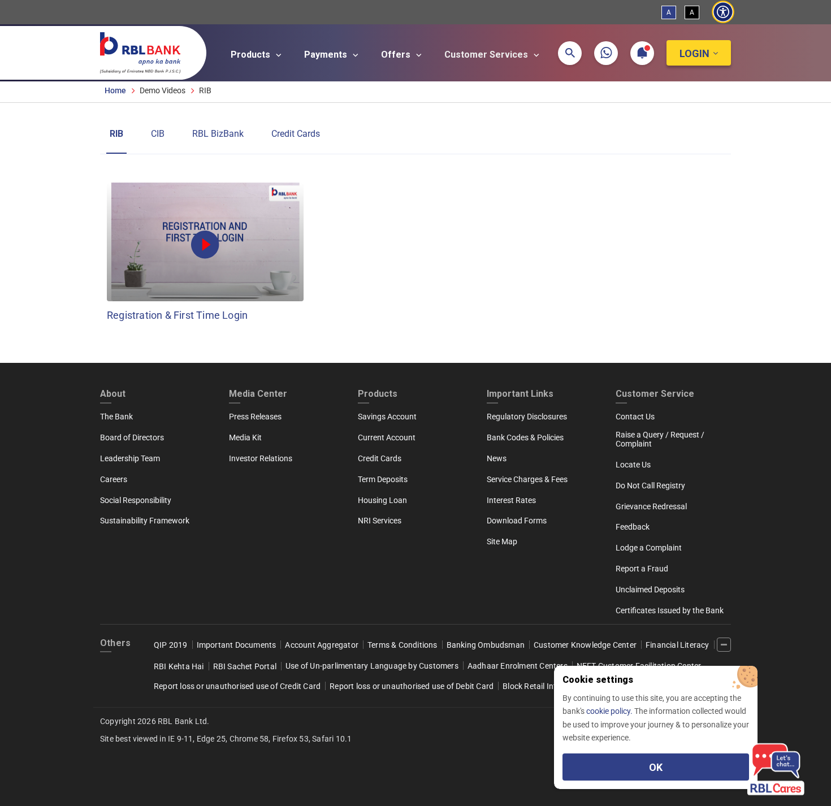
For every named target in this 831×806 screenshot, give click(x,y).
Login (694, 53)
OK (656, 767)
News (497, 458)
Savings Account (387, 416)
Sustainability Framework (144, 520)
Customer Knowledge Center (585, 644)
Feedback (633, 526)
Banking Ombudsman (486, 644)
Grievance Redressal (651, 506)
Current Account (387, 437)
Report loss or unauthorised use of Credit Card (237, 686)
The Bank (116, 416)
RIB (116, 133)
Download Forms (517, 520)
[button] (570, 53)
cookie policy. (610, 711)
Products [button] (251, 54)
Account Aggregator (321, 644)
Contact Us (635, 416)
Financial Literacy (677, 644)
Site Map (502, 541)
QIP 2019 (171, 644)
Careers (113, 479)
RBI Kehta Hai (179, 666)
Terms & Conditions (402, 644)
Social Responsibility (135, 500)
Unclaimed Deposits (650, 589)
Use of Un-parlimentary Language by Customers (371, 665)
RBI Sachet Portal (244, 666)
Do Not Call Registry (650, 485)
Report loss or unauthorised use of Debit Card (412, 686)
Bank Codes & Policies (525, 437)
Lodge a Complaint (649, 547)
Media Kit (245, 437)
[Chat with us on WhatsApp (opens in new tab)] (606, 53)
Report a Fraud (642, 568)
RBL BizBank (218, 133)
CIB (158, 133)
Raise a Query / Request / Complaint (660, 439)
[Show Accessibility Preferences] (722, 12)
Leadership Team (130, 458)
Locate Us (633, 464)
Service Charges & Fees (527, 479)
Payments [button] (326, 54)
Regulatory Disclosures (527, 416)
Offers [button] (397, 54)
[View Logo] (146, 50)
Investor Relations (260, 458)
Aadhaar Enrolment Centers (518, 665)
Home (115, 90)
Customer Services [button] (487, 54)
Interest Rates (511, 500)
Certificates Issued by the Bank (670, 610)
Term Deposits (383, 479)
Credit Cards (295, 133)
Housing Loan (382, 500)
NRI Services (379, 520)
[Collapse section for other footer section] (724, 645)
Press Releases (255, 416)
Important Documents (236, 644)
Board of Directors (132, 437)
